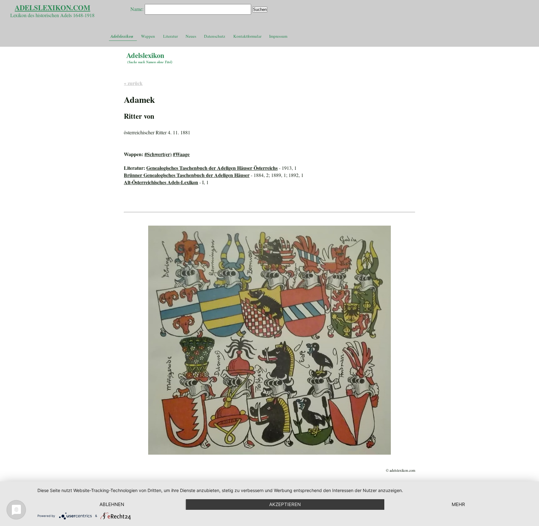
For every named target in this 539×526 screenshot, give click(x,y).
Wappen (148, 36)
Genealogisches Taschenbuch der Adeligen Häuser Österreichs (212, 167)
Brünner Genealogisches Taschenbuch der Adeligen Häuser (187, 175)
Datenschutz (214, 36)
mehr (458, 504)
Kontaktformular (247, 36)
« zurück (133, 83)
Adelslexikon (121, 36)
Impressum (278, 36)
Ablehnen (112, 504)
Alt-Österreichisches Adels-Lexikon (161, 182)
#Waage (181, 154)
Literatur (170, 36)
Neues (191, 36)
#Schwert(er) (158, 154)
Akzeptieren (285, 504)
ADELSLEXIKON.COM (52, 7)
